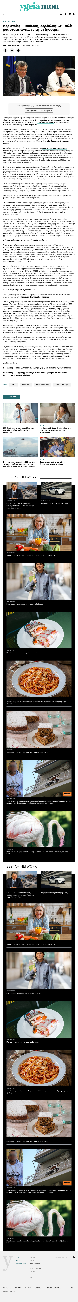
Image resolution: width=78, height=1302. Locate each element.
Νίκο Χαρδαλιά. (30, 124)
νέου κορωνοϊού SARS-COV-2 (54, 148)
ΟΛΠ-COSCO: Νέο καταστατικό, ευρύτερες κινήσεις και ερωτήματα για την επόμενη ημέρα (20, 505)
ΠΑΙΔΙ (31, 1274)
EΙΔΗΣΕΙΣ (32, 1257)
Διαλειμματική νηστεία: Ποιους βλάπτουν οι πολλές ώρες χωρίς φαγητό (30, 555)
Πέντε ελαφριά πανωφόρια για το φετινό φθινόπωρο (24, 604)
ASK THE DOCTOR (35, 1263)
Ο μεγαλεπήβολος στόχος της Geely (54, 503)
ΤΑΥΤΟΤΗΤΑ (28, 1287)
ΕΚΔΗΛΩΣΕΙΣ (33, 1266)
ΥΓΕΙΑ (17, 1257)
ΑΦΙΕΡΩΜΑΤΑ (33, 1272)
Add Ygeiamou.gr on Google (38, 110)
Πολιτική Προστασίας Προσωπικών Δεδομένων (55, 1288)
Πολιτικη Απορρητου (38, 1288)
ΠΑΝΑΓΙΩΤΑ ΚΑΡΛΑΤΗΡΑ (11, 45)
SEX (31, 1277)
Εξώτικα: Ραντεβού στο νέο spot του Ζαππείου (22, 653)
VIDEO (32, 1260)
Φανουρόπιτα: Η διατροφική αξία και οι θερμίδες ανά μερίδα (27, 752)
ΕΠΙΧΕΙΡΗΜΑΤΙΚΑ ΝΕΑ (36, 1269)
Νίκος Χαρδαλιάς (42, 385)
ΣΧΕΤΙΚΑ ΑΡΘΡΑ (11, 397)
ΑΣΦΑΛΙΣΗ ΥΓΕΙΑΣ (21, 1263)
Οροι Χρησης (72, 1288)
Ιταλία (13, 385)
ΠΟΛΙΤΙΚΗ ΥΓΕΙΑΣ (9, 21)
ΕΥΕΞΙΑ (18, 1260)
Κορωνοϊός (26, 385)
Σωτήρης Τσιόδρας (45, 122)
